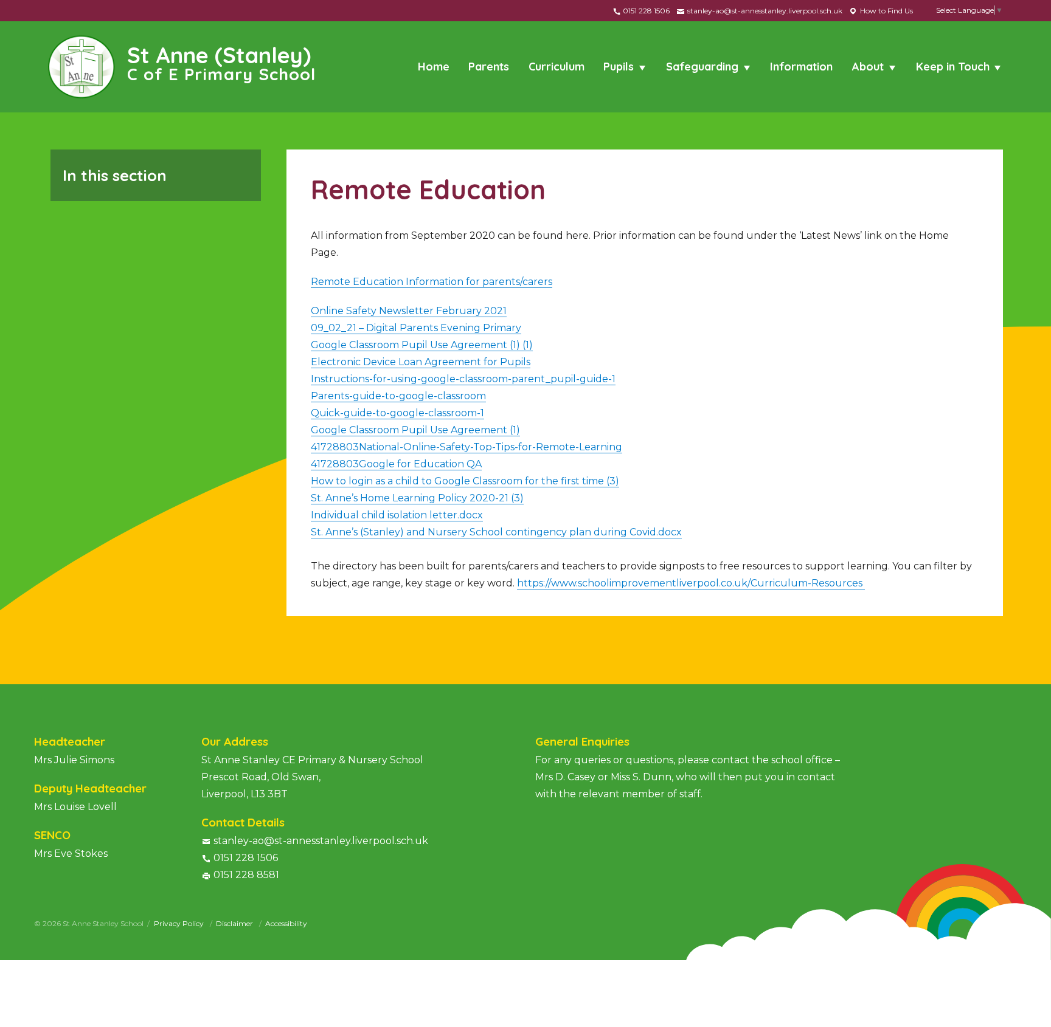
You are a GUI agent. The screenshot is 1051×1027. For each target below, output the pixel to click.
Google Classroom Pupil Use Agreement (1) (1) (422, 345)
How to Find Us (885, 10)
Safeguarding (702, 67)
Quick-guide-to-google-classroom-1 (397, 413)
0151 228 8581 (246, 875)
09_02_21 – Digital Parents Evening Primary (416, 328)
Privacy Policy (180, 923)
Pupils (618, 67)
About (868, 67)
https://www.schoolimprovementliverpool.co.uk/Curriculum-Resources (691, 583)
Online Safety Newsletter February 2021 (409, 311)
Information (801, 67)
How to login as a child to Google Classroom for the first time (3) (465, 481)
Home (433, 67)
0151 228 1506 (645, 10)
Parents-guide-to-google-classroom (398, 396)
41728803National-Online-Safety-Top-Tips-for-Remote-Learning (466, 447)
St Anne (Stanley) (221, 62)
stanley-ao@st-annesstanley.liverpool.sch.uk (763, 10)
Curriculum (556, 67)
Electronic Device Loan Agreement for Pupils (420, 362)
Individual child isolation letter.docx (397, 515)
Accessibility (286, 923)
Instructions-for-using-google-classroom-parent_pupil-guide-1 (463, 379)
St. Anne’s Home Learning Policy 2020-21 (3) (417, 498)
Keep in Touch (953, 67)
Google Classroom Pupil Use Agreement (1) (415, 430)
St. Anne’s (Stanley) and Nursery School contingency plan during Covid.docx (496, 532)
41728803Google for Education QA (396, 464)
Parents (488, 67)
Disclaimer (235, 923)
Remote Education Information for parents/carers (431, 281)
